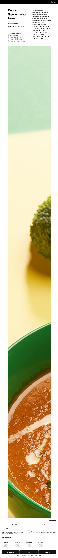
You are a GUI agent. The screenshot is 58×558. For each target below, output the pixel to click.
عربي (46, 1)
